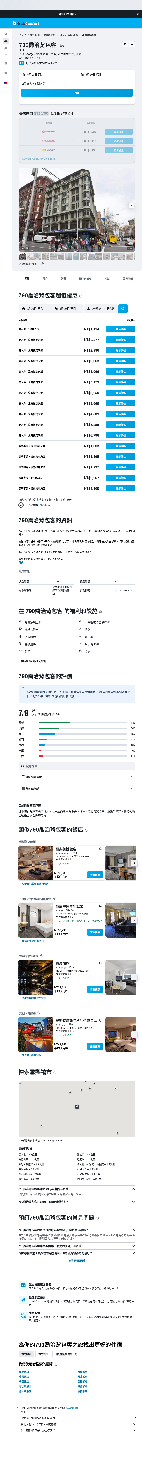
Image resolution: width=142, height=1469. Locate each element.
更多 (21, 562)
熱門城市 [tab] (43, 1354)
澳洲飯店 (24, 1371)
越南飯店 (82, 1386)
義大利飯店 (25, 1391)
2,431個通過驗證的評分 (44, 63)
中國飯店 (24, 1376)
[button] (138, 14)
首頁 (21, 34)
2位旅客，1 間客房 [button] (33, 84)
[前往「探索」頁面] (5, 63)
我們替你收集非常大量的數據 (39, 1424)
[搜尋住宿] (5, 41)
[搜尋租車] (5, 48)
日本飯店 (82, 1376)
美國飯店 (82, 1381)
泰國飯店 (82, 1391)
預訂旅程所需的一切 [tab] (66, 1354)
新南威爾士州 (50, 34)
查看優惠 (95, 875)
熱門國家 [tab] (26, 1354)
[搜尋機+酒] (5, 55)
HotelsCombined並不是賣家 (38, 1418)
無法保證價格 (72, 1407)
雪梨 (70, 34)
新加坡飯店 (25, 1386)
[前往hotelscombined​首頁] (25, 23)
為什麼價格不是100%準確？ (38, 1430)
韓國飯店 (24, 1381)
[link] (35, 883)
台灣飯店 (82, 1371)
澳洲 (30, 34)
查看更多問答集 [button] (77, 1260)
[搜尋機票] (5, 33)
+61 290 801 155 (29, 58)
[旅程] (5, 73)
